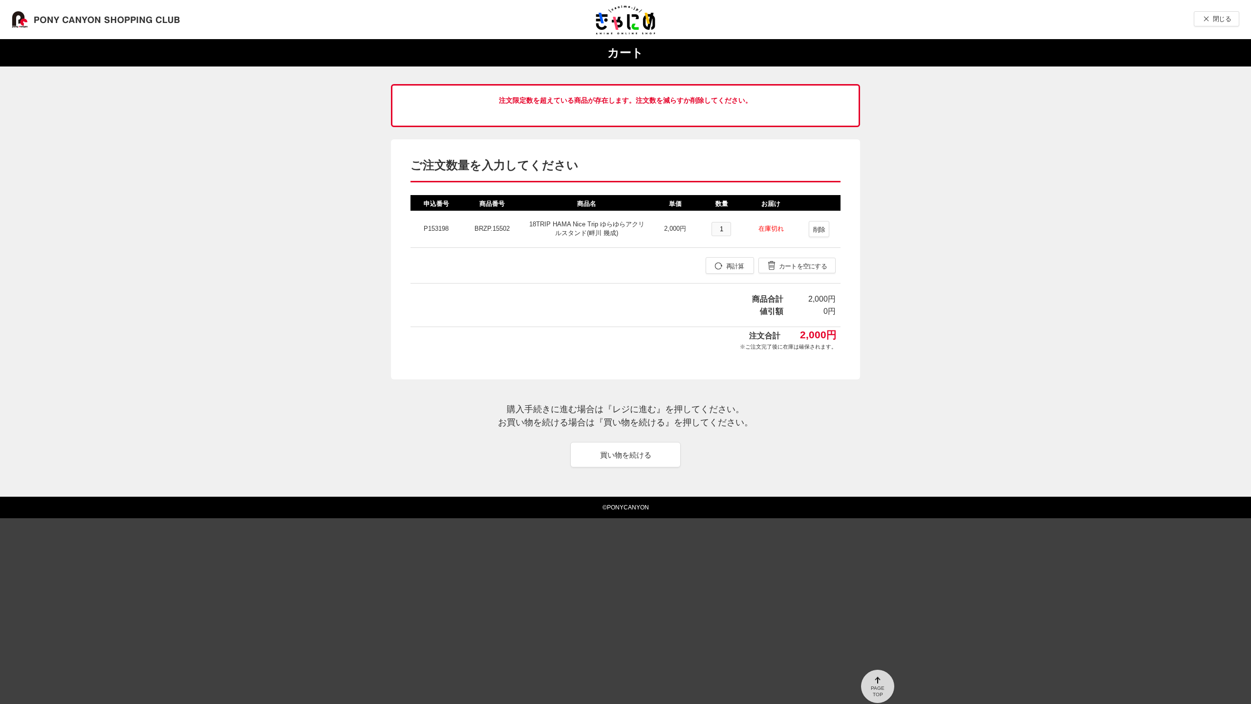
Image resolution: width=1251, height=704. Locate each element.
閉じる (1222, 18)
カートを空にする (803, 266)
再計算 (735, 266)
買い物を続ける (625, 455)
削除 (819, 229)
